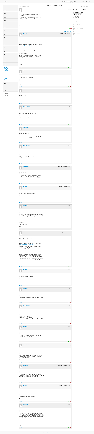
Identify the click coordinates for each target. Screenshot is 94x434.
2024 (5, 13)
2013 (5, 51)
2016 (5, 41)
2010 (5, 61)
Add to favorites (77, 18)
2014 (5, 47)
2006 (5, 90)
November (6, 68)
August (5, 71)
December (6, 67)
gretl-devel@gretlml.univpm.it (78, 12)
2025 (5, 10)
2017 (5, 37)
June (5, 73)
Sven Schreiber (25, 89)
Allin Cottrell (25, 33)
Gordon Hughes (25, 9)
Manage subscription (78, 14)
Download (6, 95)
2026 (5, 7)
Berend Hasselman (26, 106)
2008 (5, 83)
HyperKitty (46, 432)
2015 (5, 44)
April (5, 76)
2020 (5, 27)
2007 (5, 87)
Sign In (84, 1)
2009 (5, 64)
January (5, 79)
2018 (5, 34)
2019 (5, 30)
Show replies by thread (68, 31)
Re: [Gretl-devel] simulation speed (84, 6)
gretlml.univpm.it (7, 1)
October (5, 69)
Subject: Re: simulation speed (24, 6)
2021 (5, 24)
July (4, 72)
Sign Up (88, 1)
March (5, 77)
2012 (5, 54)
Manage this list (77, 1)
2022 (5, 20)
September (6, 70)
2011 (5, 58)
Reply (20, 28)
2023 (5, 17)
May (5, 74)
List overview (6, 93)
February (5, 78)
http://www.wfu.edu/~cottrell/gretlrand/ (26, 45)
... (19, 25)
